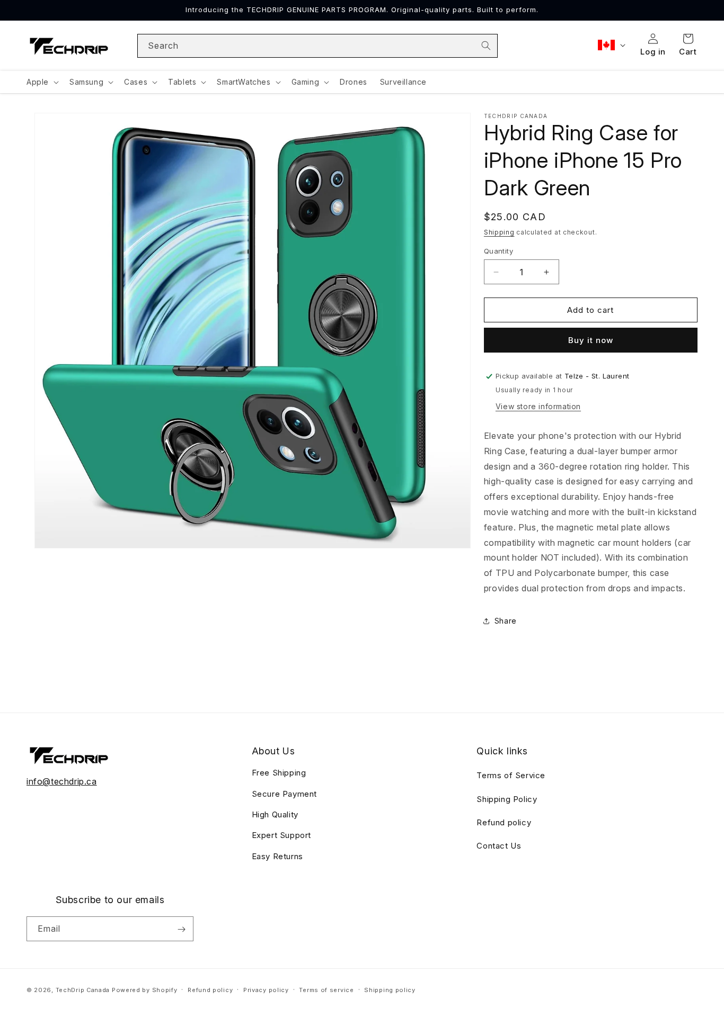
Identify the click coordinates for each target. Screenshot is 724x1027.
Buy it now (590, 340)
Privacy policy (266, 989)
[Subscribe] (181, 929)
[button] (41, 82)
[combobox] (317, 46)
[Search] (486, 45)
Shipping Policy (506, 799)
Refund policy (503, 822)
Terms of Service (510, 775)
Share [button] (506, 620)
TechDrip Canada (83, 990)
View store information (538, 406)
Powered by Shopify (145, 990)
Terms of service (326, 989)
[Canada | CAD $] (610, 45)
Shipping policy (390, 989)
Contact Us (498, 846)
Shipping (499, 232)
